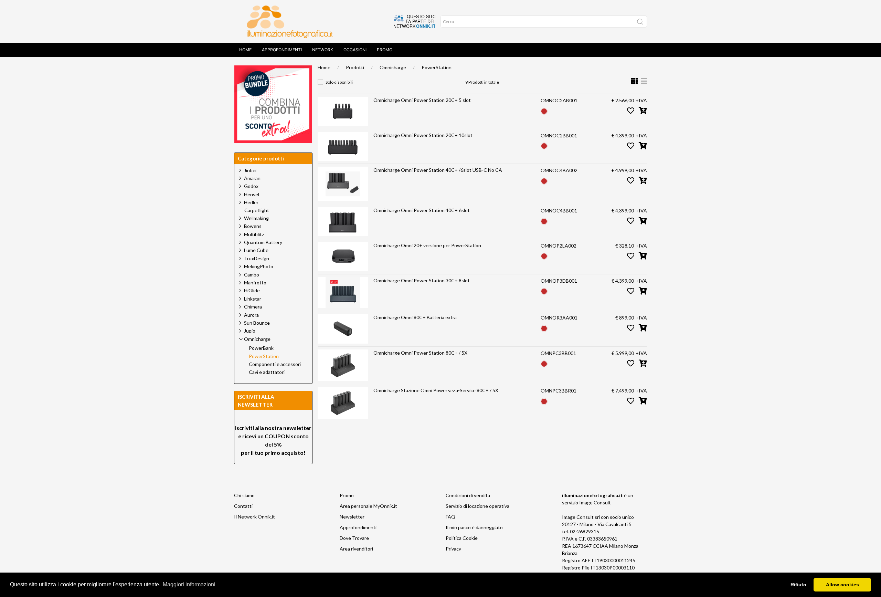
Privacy (453, 549)
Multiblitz (254, 234)
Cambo (251, 274)
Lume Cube (256, 250)
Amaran (252, 178)
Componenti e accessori (275, 364)
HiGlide (252, 290)
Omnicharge (393, 67)
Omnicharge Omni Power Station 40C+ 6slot (421, 210)
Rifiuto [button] (798, 584)
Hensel (251, 194)
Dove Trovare (354, 538)
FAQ (450, 517)
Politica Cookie (462, 538)
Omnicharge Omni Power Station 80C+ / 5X (420, 353)
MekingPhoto (258, 266)
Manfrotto (255, 282)
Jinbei (250, 170)
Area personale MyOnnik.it (368, 506)
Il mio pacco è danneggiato (474, 527)
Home (245, 49)
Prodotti (355, 67)
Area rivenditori (356, 549)
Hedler (251, 202)
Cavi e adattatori (267, 372)
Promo (384, 49)
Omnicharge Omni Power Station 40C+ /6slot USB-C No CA (437, 170)
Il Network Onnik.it (254, 517)
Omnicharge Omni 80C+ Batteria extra (415, 317)
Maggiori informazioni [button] (189, 584)
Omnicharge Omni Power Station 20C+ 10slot (423, 135)
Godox (251, 186)
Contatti (243, 506)
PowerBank (261, 348)
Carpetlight (256, 210)
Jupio (249, 331)
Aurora (251, 315)
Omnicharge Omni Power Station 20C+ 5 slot (422, 100)
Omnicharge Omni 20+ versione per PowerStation (427, 245)
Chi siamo (244, 495)
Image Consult (595, 502)
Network (322, 49)
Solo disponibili (339, 82)
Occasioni (355, 49)
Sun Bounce (257, 323)
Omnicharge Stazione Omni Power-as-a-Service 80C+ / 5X (435, 390)
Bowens (253, 226)
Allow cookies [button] (842, 584)
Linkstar (252, 299)
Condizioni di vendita (468, 495)
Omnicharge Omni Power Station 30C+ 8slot (421, 280)
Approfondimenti (282, 49)
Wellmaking (256, 218)
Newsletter (352, 517)
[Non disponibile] (544, 110)
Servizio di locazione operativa (477, 506)
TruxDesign (256, 258)
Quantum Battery (263, 242)
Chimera (253, 307)
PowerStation (437, 67)
